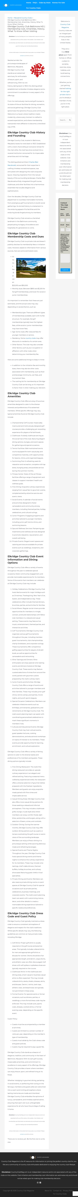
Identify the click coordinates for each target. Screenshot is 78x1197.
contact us (22, 55)
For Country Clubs (33, 8)
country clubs (31, 338)
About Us (48, 1191)
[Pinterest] (40, 1182)
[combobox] (68, 229)
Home (28, 3)
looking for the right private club (65, 91)
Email (62, 225)
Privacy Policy (68, 1191)
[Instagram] (38, 1182)
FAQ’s (35, 3)
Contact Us (57, 1191)
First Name (62, 215)
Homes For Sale (58, 3)
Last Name (68, 215)
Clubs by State (45, 3)
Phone (67, 225)
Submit (65, 270)
